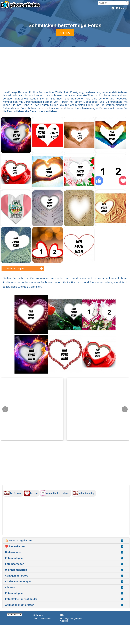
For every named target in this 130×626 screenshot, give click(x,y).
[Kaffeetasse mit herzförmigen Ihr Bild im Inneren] (15, 189)
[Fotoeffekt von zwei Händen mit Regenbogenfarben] (110, 152)
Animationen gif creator (19, 604)
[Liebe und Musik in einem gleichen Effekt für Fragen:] (47, 226)
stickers (10, 587)
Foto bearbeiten (14, 564)
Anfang (65, 32)
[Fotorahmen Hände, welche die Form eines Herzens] (79, 152)
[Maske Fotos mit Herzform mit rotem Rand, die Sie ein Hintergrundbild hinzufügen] (79, 262)
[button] (124, 409)
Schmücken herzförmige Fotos (64, 25)
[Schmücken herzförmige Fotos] (65, 334)
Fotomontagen (14, 558)
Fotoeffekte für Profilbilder (21, 599)
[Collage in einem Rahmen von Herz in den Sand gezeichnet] (79, 226)
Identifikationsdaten (42, 619)
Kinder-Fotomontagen (18, 581)
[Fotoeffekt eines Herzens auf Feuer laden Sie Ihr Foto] (15, 152)
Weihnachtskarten (16, 569)
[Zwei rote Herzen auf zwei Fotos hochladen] (47, 262)
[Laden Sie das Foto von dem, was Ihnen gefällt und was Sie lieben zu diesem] (110, 189)
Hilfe (62, 615)
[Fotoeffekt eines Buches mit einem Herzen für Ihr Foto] (15, 262)
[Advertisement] (65, 67)
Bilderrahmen (13, 552)
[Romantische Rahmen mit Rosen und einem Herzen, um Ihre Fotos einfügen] (79, 189)
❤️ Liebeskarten (15, 546)
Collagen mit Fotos (16, 575)
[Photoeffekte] (21, 4)
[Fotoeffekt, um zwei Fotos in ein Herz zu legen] (47, 152)
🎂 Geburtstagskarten (18, 540)
